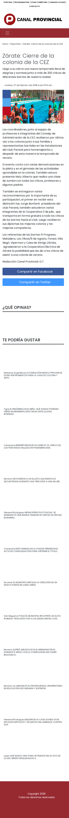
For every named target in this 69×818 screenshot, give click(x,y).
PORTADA (8, 2)
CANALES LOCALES (57, 2)
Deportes (15, 43)
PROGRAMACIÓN (22, 2)
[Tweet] (7, 102)
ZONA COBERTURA (39, 2)
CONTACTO (34, 6)
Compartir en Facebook (34, 271)
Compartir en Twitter (34, 282)
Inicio (6, 43)
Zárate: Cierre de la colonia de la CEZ (43, 43)
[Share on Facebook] (7, 94)
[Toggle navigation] (7, 33)
